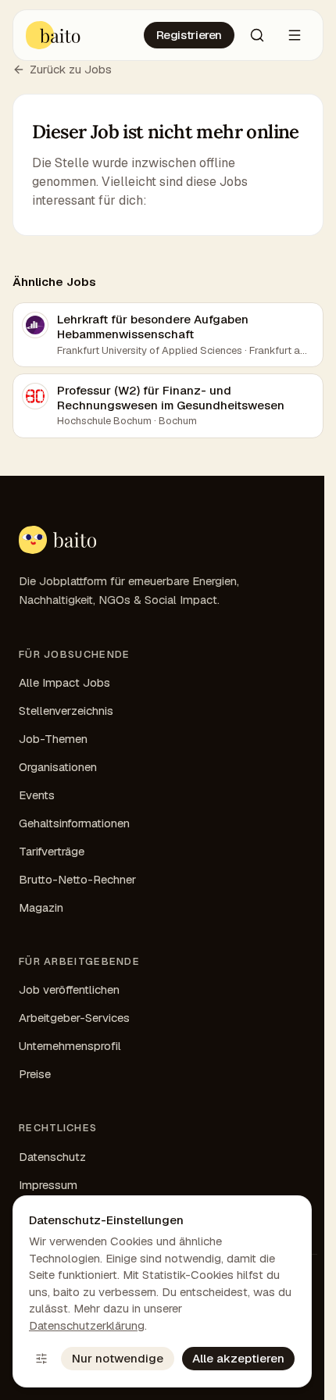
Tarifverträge (51, 851)
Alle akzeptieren (238, 1358)
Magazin (41, 907)
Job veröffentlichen (69, 989)
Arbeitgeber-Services (74, 1017)
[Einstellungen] (41, 1358)
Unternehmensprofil (70, 1045)
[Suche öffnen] (257, 35)
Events (37, 795)
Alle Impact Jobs (64, 682)
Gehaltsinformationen (74, 823)
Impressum (48, 1184)
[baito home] (57, 540)
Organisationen (58, 766)
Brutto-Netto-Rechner (77, 879)
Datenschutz (52, 1156)
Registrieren (189, 34)
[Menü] (294, 35)
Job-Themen (53, 738)
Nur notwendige (117, 1358)
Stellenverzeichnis (66, 710)
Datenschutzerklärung (87, 1325)
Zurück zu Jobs (71, 69)
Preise (35, 1073)
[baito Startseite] (53, 35)
